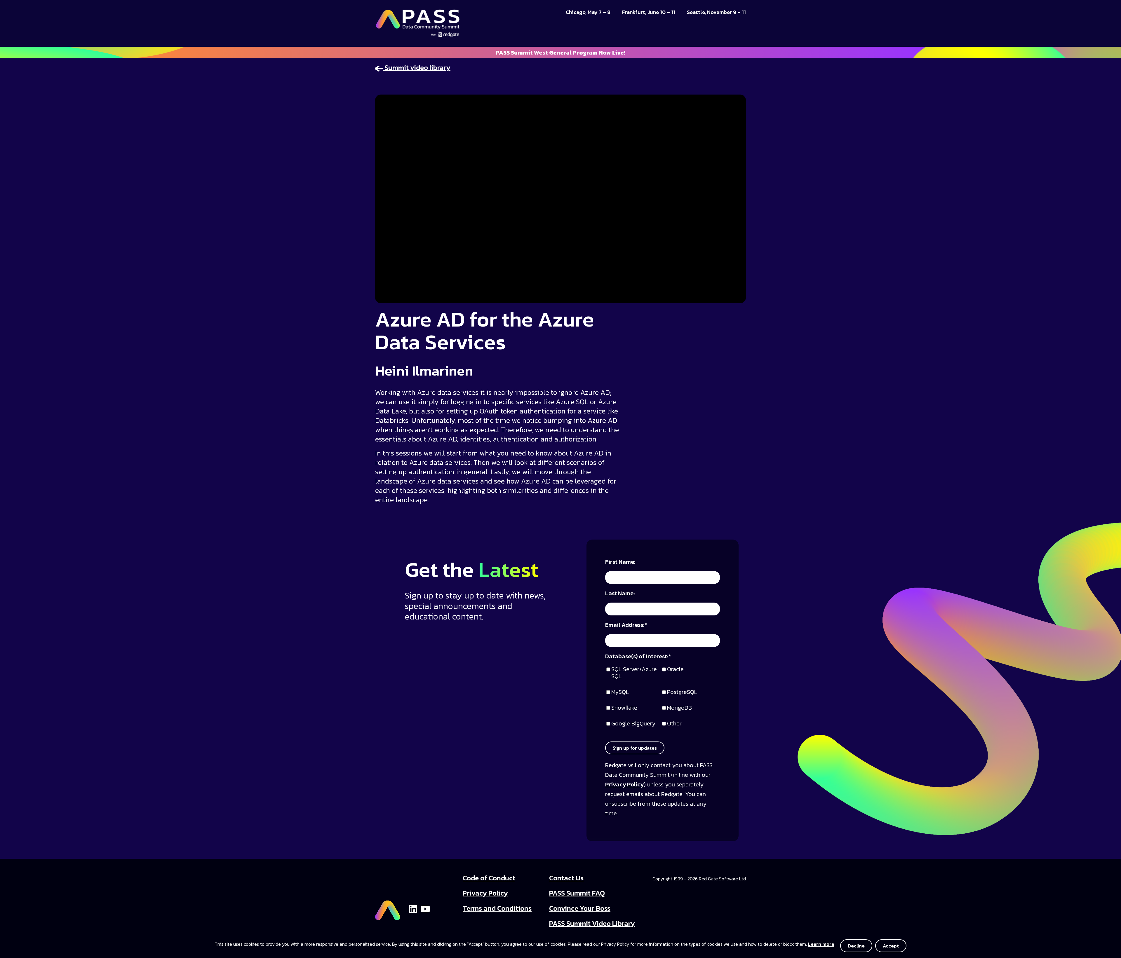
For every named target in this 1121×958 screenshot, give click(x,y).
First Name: (620, 562)
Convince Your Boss (579, 908)
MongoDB (679, 708)
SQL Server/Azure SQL (634, 673)
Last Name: (620, 594)
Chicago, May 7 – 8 (588, 12)
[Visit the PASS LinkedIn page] (413, 908)
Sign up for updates (635, 747)
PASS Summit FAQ (577, 893)
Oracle (675, 669)
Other (674, 724)
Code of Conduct (489, 878)
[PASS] (387, 907)
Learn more (821, 943)
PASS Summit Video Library (592, 923)
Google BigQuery (633, 724)
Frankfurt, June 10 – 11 (648, 12)
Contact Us (566, 878)
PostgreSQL (682, 692)
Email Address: (626, 625)
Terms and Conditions (497, 908)
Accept (891, 945)
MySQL (620, 692)
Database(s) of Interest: (638, 657)
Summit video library (416, 67)
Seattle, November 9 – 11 (716, 12)
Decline (856, 945)
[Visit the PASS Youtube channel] (425, 908)
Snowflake (624, 708)
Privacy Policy (624, 784)
